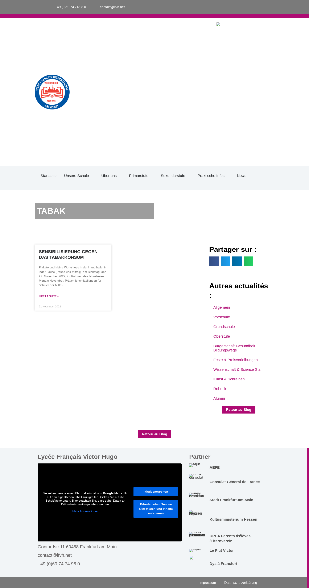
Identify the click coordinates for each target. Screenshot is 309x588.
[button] (214, 261)
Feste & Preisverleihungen (235, 360)
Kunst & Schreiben (229, 379)
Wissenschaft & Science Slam (238, 369)
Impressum (207, 582)
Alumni (219, 398)
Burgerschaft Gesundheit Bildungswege (234, 348)
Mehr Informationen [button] (85, 511)
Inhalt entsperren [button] (156, 491)
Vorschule (221, 317)
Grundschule (224, 327)
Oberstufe (221, 336)
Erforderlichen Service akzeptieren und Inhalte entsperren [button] (156, 509)
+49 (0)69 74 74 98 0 (59, 563)
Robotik (219, 389)
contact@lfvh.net (55, 555)
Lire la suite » (49, 296)
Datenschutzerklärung (240, 582)
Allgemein (221, 307)
